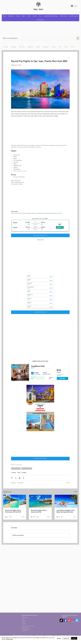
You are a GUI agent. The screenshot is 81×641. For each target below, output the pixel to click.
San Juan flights (16, 468)
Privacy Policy (9, 639)
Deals (23, 619)
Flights (38, 47)
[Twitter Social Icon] (77, 620)
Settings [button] (59, 638)
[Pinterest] (69, 620)
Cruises (23, 623)
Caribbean (24, 472)
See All (76, 491)
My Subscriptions (26, 629)
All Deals (5, 47)
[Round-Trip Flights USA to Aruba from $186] (40, 501)
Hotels (23, 622)
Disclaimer (48, 635)
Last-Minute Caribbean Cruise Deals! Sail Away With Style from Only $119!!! (65, 511)
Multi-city (21, 47)
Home (23, 616)
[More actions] (69, 57)
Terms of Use (39, 635)
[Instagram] (73, 620)
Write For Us (25, 627)
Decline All (66, 638)
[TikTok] (61, 620)
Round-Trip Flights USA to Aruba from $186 (39, 511)
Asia (60, 47)
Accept (74, 638)
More (72, 47)
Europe (54, 47)
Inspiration (46, 47)
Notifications (25, 630)
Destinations (25, 617)
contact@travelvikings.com (65, 635)
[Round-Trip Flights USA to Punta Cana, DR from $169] (14, 501)
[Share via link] (23, 478)
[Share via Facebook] (12, 478)
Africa (66, 47)
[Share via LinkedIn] (19, 478)
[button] (11, 15)
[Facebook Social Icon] (65, 620)
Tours (23, 624)
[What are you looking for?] (77, 38)
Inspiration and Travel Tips (28, 626)
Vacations (30, 47)
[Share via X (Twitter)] (15, 478)
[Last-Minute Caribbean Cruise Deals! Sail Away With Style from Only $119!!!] (66, 501)
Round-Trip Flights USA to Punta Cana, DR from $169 (13, 511)
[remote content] (40, 131)
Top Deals (13, 47)
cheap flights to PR (26, 468)
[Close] (79, 638)
